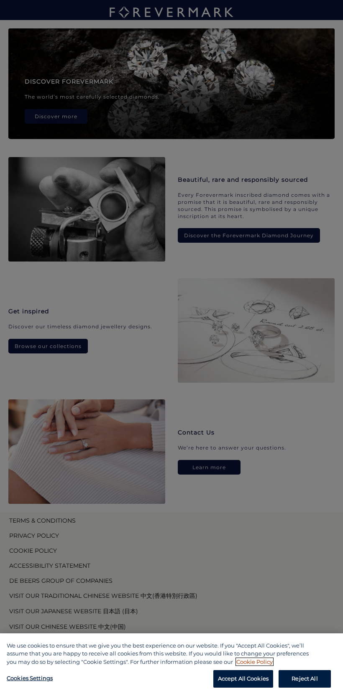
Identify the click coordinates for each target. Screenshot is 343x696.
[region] (171, 664)
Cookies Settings (30, 678)
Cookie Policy (254, 661)
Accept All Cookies (243, 678)
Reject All (304, 678)
